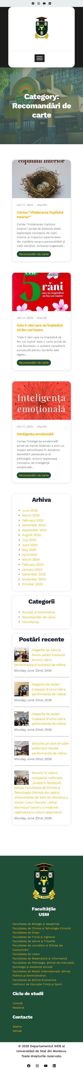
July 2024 (29, 540)
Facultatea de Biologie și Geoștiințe (36, 923)
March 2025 (31, 515)
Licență (17, 1003)
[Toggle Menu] (39, 58)
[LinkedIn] (49, 3)
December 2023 (34, 574)
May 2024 (29, 550)
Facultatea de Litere (26, 954)
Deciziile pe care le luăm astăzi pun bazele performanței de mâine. (50, 748)
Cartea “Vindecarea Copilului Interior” (40, 214)
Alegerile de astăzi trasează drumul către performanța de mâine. (49, 689)
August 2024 (31, 535)
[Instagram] (38, 3)
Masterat (18, 1007)
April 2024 (29, 555)
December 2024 (34, 525)
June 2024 (30, 545)
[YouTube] (44, 3)
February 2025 (32, 520)
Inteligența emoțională (35, 434)
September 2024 (34, 530)
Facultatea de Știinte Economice (34, 979)
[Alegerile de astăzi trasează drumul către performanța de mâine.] (21, 689)
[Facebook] (33, 3)
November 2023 (34, 579)
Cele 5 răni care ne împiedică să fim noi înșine (40, 327)
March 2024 (31, 559)
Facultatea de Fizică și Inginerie (34, 936)
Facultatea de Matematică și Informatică (40, 958)
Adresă (17, 1030)
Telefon (17, 1026)
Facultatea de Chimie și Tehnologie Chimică (42, 928)
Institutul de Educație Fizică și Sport (37, 984)
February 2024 (33, 564)
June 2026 (30, 510)
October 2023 (32, 584)
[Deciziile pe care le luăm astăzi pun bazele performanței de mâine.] (21, 748)
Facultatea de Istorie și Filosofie (34, 941)
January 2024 (32, 569)
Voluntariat (30, 622)
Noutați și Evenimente (38, 612)
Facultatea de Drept (26, 932)
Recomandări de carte (34, 254)
